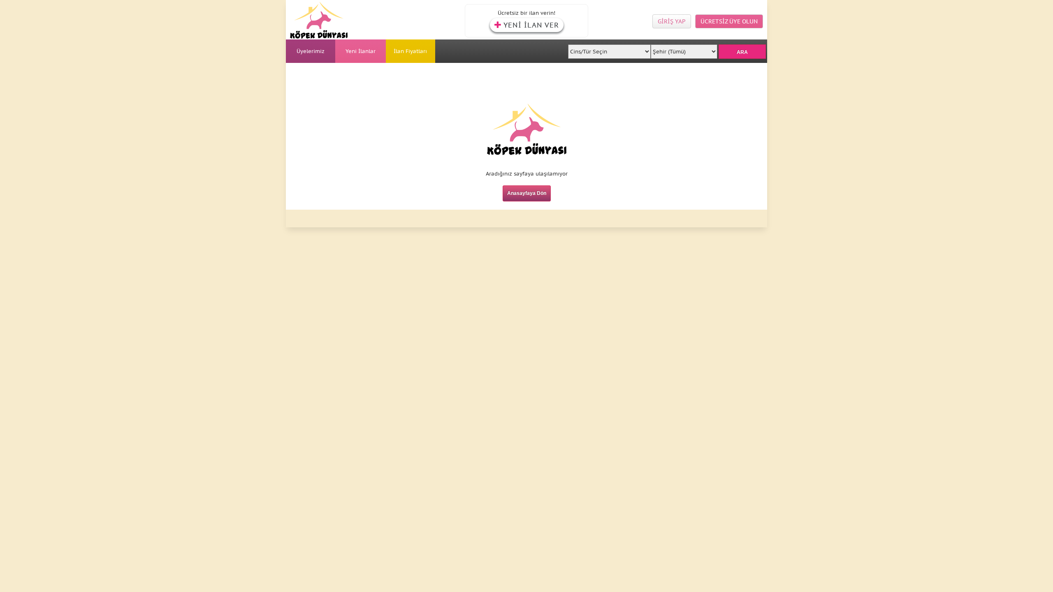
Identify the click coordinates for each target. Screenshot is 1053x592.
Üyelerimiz (311, 51)
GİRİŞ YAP (672, 21)
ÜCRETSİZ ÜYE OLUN (729, 21)
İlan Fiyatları (410, 51)
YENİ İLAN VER (531, 25)
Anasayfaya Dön (526, 193)
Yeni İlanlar (361, 51)
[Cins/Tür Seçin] (609, 49)
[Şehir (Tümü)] (684, 49)
